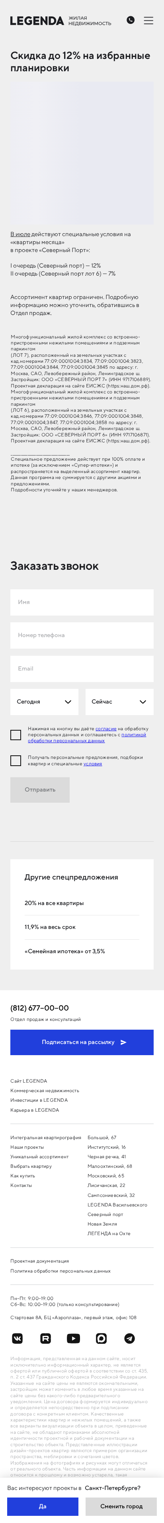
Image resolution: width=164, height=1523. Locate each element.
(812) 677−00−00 (39, 1008)
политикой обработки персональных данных (87, 738)
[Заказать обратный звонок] (130, 20)
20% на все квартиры (54, 903)
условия (93, 764)
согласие (106, 729)
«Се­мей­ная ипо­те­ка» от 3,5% (65, 951)
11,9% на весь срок (50, 927)
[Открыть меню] (148, 20)
